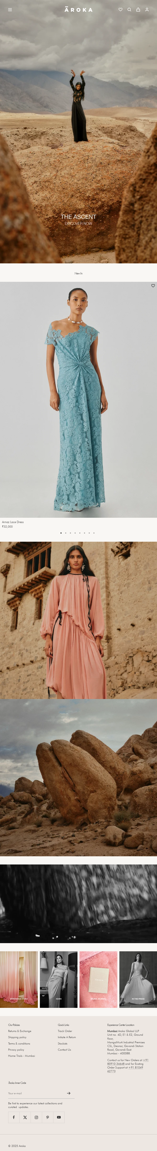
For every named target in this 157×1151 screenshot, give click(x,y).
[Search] (129, 9)
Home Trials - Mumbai (21, 1055)
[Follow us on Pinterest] (47, 1117)
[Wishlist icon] (120, 9)
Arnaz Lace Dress (13, 522)
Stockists (62, 1043)
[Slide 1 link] (78, 131)
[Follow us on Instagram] (36, 1117)
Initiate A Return (67, 1037)
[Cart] (138, 9)
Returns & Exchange (19, 1031)
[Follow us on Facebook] (13, 1117)
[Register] (69, 1093)
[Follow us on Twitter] (25, 1117)
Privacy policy (16, 1049)
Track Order (65, 1031)
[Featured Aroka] (19, 979)
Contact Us (64, 1049)
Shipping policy (17, 1037)
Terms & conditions (19, 1043)
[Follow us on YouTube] (58, 1117)
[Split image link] (78, 620)
